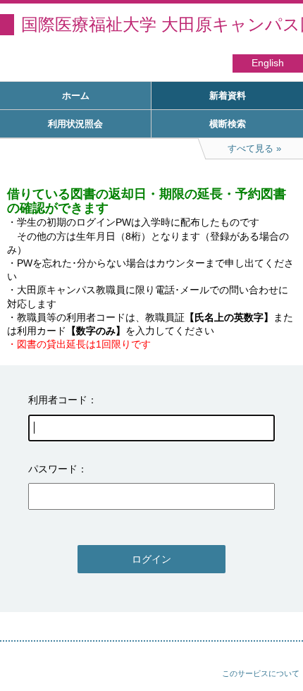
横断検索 (227, 123)
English (268, 63)
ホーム (75, 95)
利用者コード (57, 399)
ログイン (151, 559)
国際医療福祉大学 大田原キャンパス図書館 (162, 24)
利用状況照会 (75, 123)
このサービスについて (260, 673)
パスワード (53, 469)
